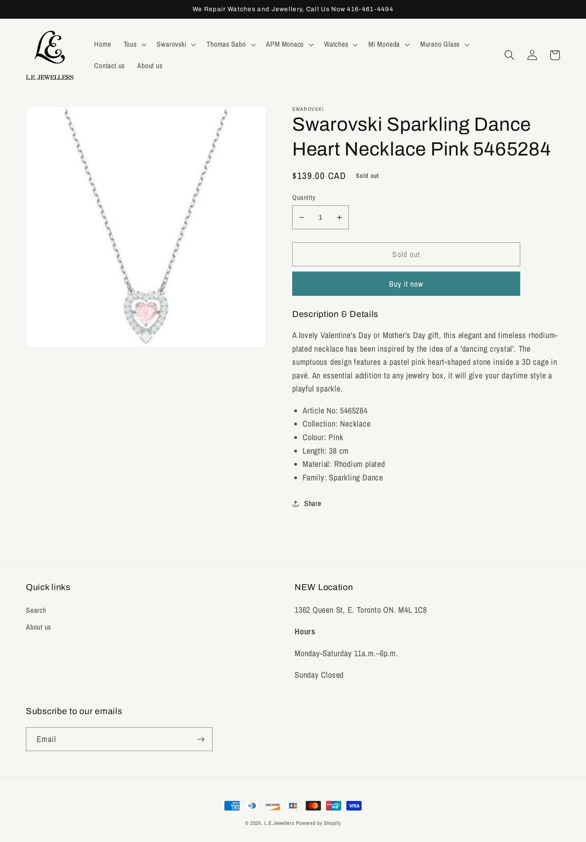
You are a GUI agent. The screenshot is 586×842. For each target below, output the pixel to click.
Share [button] (312, 503)
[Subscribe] (200, 739)
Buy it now (406, 284)
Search (36, 610)
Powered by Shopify (318, 823)
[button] (134, 44)
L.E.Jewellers (279, 823)
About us (38, 627)
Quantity (303, 197)
